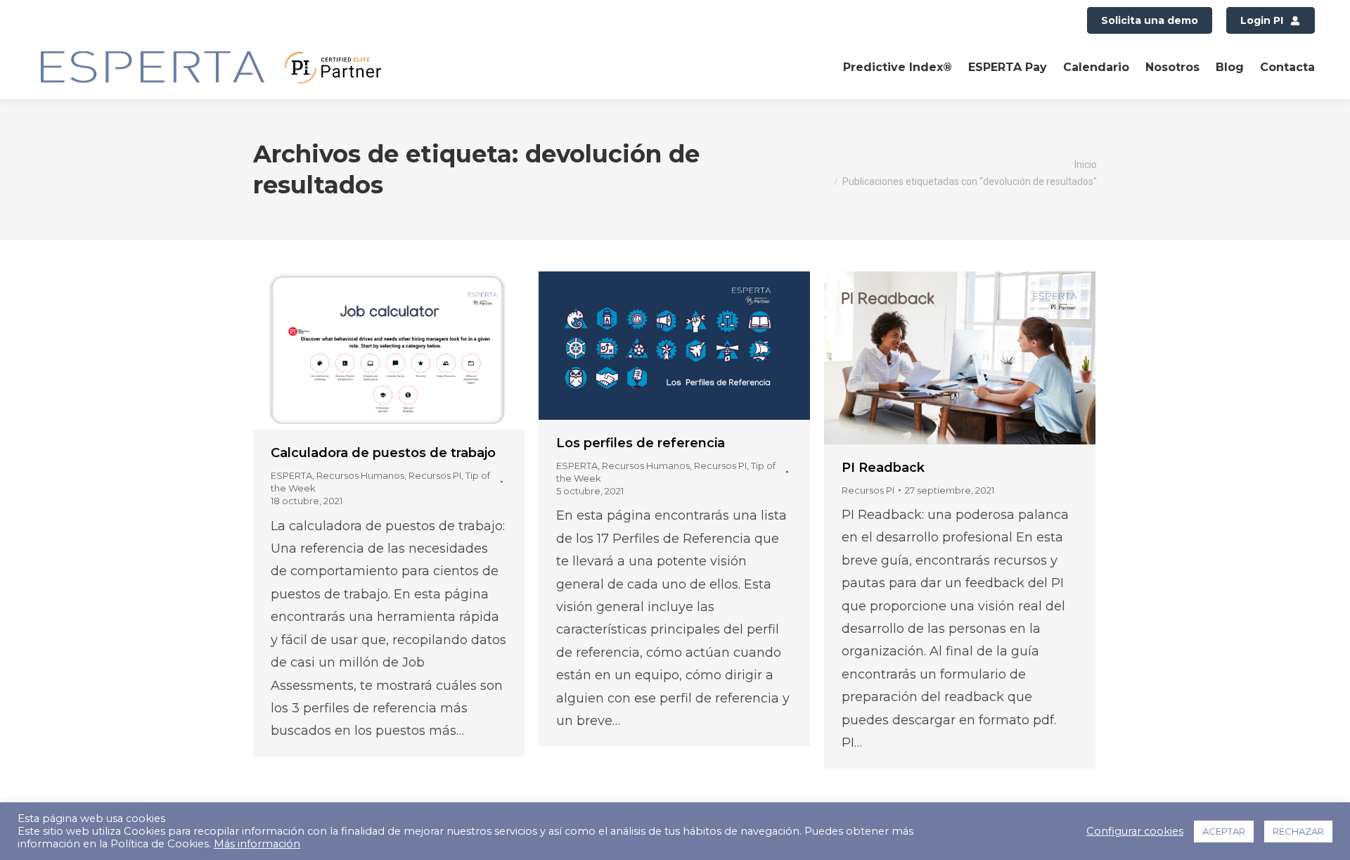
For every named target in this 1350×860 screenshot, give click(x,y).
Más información (257, 843)
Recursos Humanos (360, 475)
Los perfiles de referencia (640, 443)
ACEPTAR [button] (1223, 831)
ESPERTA (291, 475)
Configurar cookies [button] (1134, 831)
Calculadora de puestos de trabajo (383, 453)
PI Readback (883, 467)
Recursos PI (435, 475)
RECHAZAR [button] (1298, 831)
